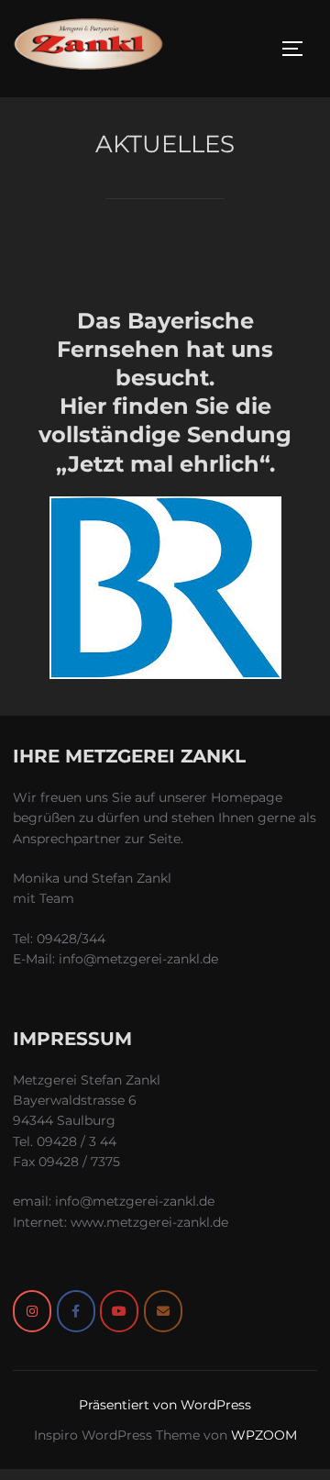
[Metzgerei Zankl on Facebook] (76, 1311)
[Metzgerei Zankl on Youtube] (119, 1311)
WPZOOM (264, 1435)
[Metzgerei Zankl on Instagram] (32, 1311)
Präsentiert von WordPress (165, 1405)
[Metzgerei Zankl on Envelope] (163, 1311)
